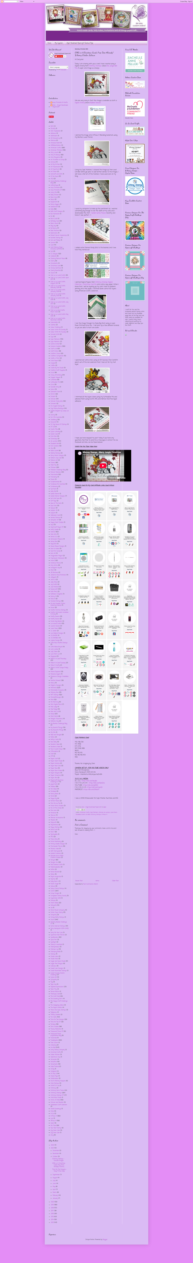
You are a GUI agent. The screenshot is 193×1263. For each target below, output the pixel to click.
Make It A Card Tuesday (58, 663)
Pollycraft (53, 822)
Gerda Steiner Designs (58, 496)
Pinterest (53, 813)
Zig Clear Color (55, 1133)
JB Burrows (54, 572)
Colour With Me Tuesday (58, 332)
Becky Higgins (55, 204)
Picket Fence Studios (57, 806)
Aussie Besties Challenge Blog (58, 182)
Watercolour (54, 1078)
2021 (52, 1148)
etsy (52, 448)
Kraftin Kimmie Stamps (58, 610)
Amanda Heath (55, 143)
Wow (52, 1111)
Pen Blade (54, 789)
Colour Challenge (56, 327)
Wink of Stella (55, 1100)
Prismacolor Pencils (57, 846)
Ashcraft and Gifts (56, 174)
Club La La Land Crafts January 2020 (58, 295)
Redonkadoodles (55, 867)
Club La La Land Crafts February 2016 (58, 287)
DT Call (53, 427)
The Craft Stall (55, 996)
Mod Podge (54, 709)
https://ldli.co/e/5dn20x (97, 783)
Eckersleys (54, 439)
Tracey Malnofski (56, 1029)
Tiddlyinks (54, 1012)
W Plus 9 (54, 1074)
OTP (52, 756)
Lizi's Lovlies (54, 649)
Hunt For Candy (55, 551)
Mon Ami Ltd (55, 712)
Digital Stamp (80, 103)
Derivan (101, 812)
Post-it (53, 832)
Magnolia (53, 656)
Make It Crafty (55, 665)
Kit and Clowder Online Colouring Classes (58, 604)
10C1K (52, 126)
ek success (107, 812)
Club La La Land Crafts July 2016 (59, 299)
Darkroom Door (55, 392)
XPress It (53, 1121)
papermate (54, 784)
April (54, 1189)
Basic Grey (54, 197)
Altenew (53, 140)
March (55, 1192)
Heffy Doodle (55, 530)
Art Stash (54, 172)
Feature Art (54, 460)
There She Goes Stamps (58, 1010)
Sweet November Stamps (59, 971)
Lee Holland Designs (57, 633)
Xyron (52, 1123)
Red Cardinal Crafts (57, 865)
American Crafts (85, 812)
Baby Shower (55, 195)
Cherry (53, 261)
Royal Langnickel (56, 877)
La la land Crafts (56, 624)
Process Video (55, 849)
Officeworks (54, 751)
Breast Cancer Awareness (59, 235)
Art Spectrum (55, 169)
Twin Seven (54, 1043)
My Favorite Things (56, 728)
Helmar (53, 532)
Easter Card (54, 434)
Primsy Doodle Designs (58, 844)
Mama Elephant (56, 672)
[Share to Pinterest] (84, 810)
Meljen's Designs (56, 685)
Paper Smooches (56, 775)
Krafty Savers (55, 619)
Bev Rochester (55, 214)
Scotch (83, 814)
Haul (52, 525)
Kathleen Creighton (57, 594)
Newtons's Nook (55, 747)
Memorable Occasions (57, 690)
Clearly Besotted (56, 270)
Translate (63, 70)
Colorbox (53, 325)
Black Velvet (54, 223)
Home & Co (54, 537)
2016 (52, 1214)
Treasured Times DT (57, 1031)
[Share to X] (80, 810)
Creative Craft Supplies (58, 370)
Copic (52, 337)
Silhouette (54, 905)
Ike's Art (53, 553)
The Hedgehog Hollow (57, 1005)
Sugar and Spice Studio (58, 961)
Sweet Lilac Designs (57, 968)
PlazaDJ (53, 820)
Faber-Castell (55, 451)
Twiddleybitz (54, 1040)
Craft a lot (54, 349)
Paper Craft (54, 759)
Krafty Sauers (55, 616)
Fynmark (53, 489)
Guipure (53, 513)
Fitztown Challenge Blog (58, 470)
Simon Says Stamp (57, 912)
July (54, 1181)
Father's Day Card (56, 458)
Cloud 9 (53, 273)
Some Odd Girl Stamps (58, 926)
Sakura (53, 886)
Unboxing (53, 1045)
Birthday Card (55, 221)
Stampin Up (54, 949)
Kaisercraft (54, 589)
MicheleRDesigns (56, 697)
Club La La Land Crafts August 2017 (58, 282)
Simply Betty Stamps (57, 917)
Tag (52, 982)
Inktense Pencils (56, 563)
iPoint (52, 570)
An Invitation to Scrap (57, 160)
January (55, 1198)
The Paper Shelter (56, 1008)
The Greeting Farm (56, 999)
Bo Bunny (54, 228)
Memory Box (54, 692)
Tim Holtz (53, 1017)
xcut (52, 1118)
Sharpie (53, 900)
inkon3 (53, 561)
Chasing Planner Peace (58, 258)
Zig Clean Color (55, 1130)
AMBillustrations (56, 145)
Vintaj (52, 1069)
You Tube (53, 1126)
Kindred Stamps (56, 601)
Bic (51, 216)
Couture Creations (56, 346)
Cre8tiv (53, 365)
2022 (53, 1145)
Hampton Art (55, 520)
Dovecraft (54, 422)
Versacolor (54, 1059)
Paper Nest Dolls (56, 766)
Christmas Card (55, 266)
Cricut (52, 373)
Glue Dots (54, 506)
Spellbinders (54, 937)
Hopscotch (54, 544)
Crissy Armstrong (56, 375)
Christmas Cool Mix (90, 284)
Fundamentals (55, 482)
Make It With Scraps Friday (59, 668)
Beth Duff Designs (57, 211)
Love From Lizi (55, 654)
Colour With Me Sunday (58, 330)
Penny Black (54, 794)
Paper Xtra (54, 778)
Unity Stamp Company (58, 1050)
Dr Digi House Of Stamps (59, 424)
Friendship (54, 477)
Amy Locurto (55, 152)
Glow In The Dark (56, 503)
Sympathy (54, 980)
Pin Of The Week (56, 808)
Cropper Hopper (55, 377)
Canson (53, 243)
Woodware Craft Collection (59, 1105)
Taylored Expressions (57, 987)
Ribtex (52, 874)
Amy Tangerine (55, 157)
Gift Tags (53, 501)
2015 (52, 1217)
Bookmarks (54, 233)
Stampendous (55, 947)
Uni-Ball (88, 814)
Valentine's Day (55, 1057)
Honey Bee (54, 541)
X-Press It (104, 814)
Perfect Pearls (55, 801)
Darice (52, 389)
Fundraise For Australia (58, 484)
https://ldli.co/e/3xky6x (89, 781)
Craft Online (54, 351)
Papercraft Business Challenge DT (57, 781)
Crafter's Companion (57, 356)
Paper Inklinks (55, 763)
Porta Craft (54, 830)
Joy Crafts (54, 584)
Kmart (52, 608)
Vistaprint (54, 1071)
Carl (52, 251)
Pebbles (53, 787)
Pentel (52, 796)
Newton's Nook (55, 744)
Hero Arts (53, 534)
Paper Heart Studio (56, 761)
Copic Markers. (55, 342)
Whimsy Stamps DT (57, 1095)
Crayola (53, 363)
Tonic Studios (55, 1027)
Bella (52, 209)
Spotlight (53, 942)
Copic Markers (94, 812)
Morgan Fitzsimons (57, 719)
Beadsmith (54, 202)
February (56, 1195)
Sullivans (53, 966)
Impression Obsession (57, 558)
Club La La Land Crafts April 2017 (60, 278)
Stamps (53, 954)
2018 (52, 1208)
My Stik (53, 732)
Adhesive (53, 133)
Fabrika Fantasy (55, 453)
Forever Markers (56, 472)
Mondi (52, 714)
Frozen (53, 479)
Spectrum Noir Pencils (58, 935)
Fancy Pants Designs (57, 455)
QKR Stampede (55, 851)
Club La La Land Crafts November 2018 (58, 319)
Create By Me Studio (57, 368)
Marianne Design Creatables (59, 676)
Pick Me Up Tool (55, 803)
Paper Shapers (55, 773)
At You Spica (54, 176)
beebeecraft (54, 207)
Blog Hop (53, 226)
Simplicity (54, 915)
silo (51, 908)
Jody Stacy (54, 582)
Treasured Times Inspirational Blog (56, 1035)
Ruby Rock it (54, 881)
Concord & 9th (55, 334)
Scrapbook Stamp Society (58, 896)
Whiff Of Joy (55, 1086)
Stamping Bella (55, 952)
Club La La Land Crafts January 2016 (58, 291)
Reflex (52, 869)
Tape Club (53, 984)
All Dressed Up (55, 138)
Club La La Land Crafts (58, 275)
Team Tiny (54, 989)
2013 (52, 1222)
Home (49, 43)
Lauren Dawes (55, 626)
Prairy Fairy (54, 839)
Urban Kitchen (55, 1055)
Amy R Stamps (55, 155)
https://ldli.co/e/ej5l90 (91, 785)
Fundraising (54, 486)
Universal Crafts (56, 1052)
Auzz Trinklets (55, 188)
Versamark (54, 1064)
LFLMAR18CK (55, 638)
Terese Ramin (55, 992)
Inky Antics (54, 565)
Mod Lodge (54, 707)
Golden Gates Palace (98, 213)
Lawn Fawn (114, 812)
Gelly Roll (53, 491)
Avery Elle (54, 192)
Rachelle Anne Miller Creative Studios (57, 857)
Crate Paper (54, 361)
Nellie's (53, 737)
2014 (52, 1220)
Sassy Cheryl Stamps (57, 888)
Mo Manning (55, 702)
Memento (53, 688)
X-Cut (52, 1114)
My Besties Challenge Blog (59, 724)
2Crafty (53, 129)
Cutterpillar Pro (55, 382)
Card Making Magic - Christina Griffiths (57, 248)
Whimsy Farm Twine (57, 1090)
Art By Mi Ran (55, 164)
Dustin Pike (54, 429)
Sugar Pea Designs (57, 964)
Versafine (54, 1062)
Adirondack (54, 136)
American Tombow (56, 150)
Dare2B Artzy (55, 387)
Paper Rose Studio (56, 771)
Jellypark (53, 577)
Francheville (54, 475)
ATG (52, 179)
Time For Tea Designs (57, 1019)
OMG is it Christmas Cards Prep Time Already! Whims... (58, 1165)
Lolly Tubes (54, 652)
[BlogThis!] (79, 810)
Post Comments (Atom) (90, 884)
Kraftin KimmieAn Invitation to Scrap (59, 613)
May (54, 1187)
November (56, 1154)
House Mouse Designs (57, 546)
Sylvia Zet (54, 977)
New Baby (54, 742)
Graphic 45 (54, 510)
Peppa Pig (54, 798)
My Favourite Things (57, 730)
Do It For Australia (56, 417)
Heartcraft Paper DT (57, 527)
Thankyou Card (55, 994)
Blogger (105, 1240)
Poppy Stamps (55, 827)
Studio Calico (54, 956)
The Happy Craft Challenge (59, 1001)
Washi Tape (54, 1076)
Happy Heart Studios (57, 522)
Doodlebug (54, 420)
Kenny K (53, 596)
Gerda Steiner (55, 494)
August (55, 1178)
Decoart (53, 396)
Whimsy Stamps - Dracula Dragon (58, 1160)
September (56, 1175)
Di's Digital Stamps (57, 406)
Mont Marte (54, 716)
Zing (52, 1135)
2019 (52, 1205)
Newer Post (79, 881)
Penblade (78, 814)
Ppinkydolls (54, 834)
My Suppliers (58, 43)
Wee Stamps (55, 1083)
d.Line (52, 385)
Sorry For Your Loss (57, 933)
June (54, 1184)
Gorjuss (53, 508)
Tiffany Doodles (55, 1015)
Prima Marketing (56, 842)
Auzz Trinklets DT (56, 190)
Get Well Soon (55, 498)
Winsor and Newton (57, 1102)
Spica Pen (54, 940)
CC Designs (54, 254)
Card (52, 245)
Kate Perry (54, 592)
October (55, 1157)
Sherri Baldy (54, 903)
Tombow (53, 1024)
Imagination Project (57, 556)
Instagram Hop (55, 568)
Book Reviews (55, 231)
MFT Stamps (55, 695)
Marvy (52, 683)
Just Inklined (55, 587)
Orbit (52, 754)
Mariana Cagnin (56, 674)
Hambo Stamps (55, 518)
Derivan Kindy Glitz (57, 401)
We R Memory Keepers (58, 1081)
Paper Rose (54, 768)
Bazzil (52, 199)
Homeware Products (57, 539)
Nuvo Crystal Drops (57, 749)
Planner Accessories (57, 818)
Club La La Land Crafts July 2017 (59, 303)
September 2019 (56, 898)
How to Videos (55, 549)
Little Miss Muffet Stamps (59, 643)
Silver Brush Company (58, 910)
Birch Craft (54, 219)
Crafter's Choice (55, 354)
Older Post (115, 881)
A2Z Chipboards (55, 131)
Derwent (53, 404)
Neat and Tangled (56, 735)
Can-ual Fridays (55, 240)
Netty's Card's (55, 739)
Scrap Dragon (55, 893)
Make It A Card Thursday (58, 659)
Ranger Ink (54, 862)
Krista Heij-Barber (56, 621)
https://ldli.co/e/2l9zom (91, 789)
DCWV (53, 394)
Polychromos (54, 825)
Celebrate (53, 256)
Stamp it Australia (56, 944)
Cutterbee (54, 380)
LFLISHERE (54, 636)
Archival (53, 162)
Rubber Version (95, 103)
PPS (52, 837)
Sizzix (52, 920)
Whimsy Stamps (95, 66)
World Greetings (56, 1109)
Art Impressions (56, 167)
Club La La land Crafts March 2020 (58, 311)
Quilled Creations (56, 853)
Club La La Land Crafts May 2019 (59, 315)
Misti (52, 700)
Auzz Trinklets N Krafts (60, 103)
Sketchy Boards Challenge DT (59, 923)
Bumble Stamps (56, 238)
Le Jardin (53, 631)
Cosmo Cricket (55, 344)
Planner (53, 815)
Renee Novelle (55, 872)
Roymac (53, 879)
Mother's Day (55, 721)
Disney (53, 415)
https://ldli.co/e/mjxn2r (95, 787)
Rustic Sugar (55, 884)
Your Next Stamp (56, 1128)
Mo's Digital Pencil (56, 704)
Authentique (54, 185)
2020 (52, 1202)
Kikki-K (53, 599)
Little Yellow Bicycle (56, 647)
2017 (52, 1211)
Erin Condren (55, 446)
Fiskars (53, 463)
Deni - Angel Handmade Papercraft (60, 106)
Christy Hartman (56, 268)
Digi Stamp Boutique (57, 408)
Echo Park (54, 436)
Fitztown (53, 467)
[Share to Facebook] (82, 810)
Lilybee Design (55, 640)
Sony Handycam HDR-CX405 (60, 928)
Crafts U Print (55, 358)
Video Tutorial (55, 1067)
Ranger (53, 860)
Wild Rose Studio (56, 1098)
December (56, 1151)
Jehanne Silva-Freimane (58, 575)
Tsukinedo (54, 1038)
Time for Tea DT (56, 1022)
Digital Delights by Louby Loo (60, 411)
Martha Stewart (56, 680)
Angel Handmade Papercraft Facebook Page (79, 43)
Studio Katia (54, 959)
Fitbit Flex (54, 465)
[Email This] (77, 810)
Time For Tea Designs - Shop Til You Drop (59, 1170)
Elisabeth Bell (55, 444)
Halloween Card (55, 515)
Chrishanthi (54, 263)
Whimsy (53, 1088)
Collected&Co (54, 322)
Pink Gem (54, 810)
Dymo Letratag (55, 432)
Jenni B (53, 580)
